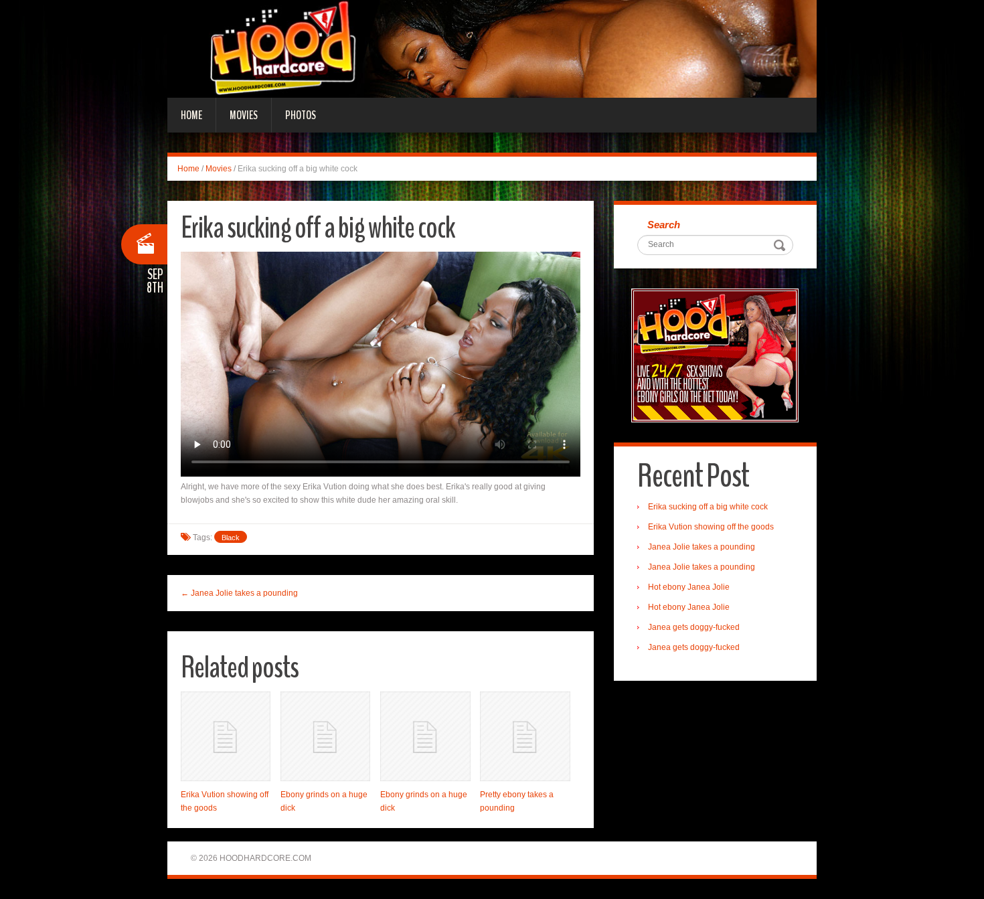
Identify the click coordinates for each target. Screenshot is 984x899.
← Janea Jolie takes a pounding (239, 593)
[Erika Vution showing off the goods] (225, 736)
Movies (244, 115)
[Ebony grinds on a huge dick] (325, 736)
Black (231, 538)
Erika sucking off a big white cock (708, 506)
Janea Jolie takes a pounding (701, 547)
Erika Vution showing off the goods (711, 527)
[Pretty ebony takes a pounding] (525, 736)
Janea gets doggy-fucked (694, 627)
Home (191, 115)
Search (663, 224)
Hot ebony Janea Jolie (689, 587)
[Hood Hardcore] (492, 48)
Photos (300, 115)
